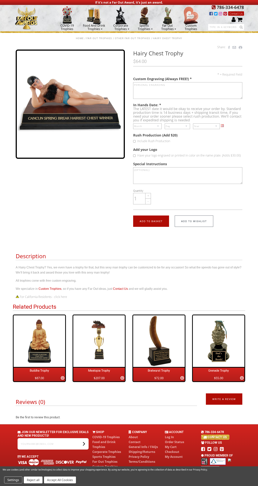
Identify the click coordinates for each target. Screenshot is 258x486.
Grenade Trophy (218, 370)
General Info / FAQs (143, 447)
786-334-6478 (230, 7)
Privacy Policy (139, 457)
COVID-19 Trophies (67, 27)
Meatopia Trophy (99, 370)
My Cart (171, 447)
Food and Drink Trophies (94, 27)
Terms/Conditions (142, 462)
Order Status (174, 442)
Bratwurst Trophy (159, 370)
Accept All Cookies (60, 480)
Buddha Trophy (39, 370)
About (133, 437)
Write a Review (224, 399)
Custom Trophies (191, 27)
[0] (239, 19)
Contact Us (236, 13)
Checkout (172, 452)
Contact (135, 442)
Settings (13, 480)
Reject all (33, 480)
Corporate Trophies (120, 27)
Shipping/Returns (142, 452)
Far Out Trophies (167, 27)
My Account (174, 457)
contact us (217, 437)
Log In (169, 437)
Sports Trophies (144, 27)
